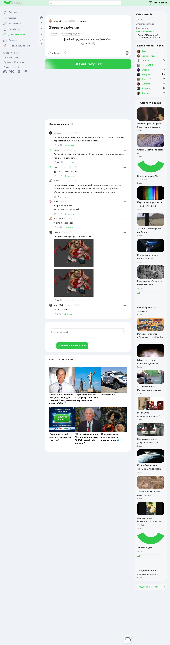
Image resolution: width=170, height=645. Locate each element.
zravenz (57, 232)
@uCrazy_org (90, 64)
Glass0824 (58, 133)
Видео (83, 21)
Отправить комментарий (72, 345)
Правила (8, 62)
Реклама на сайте (12, 67)
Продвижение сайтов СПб (151, 587)
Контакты (19, 62)
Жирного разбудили (71, 34)
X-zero (56, 201)
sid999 (56, 150)
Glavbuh (57, 180)
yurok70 (57, 167)
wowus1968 (58, 305)
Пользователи (11, 57)
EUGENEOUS (59, 218)
